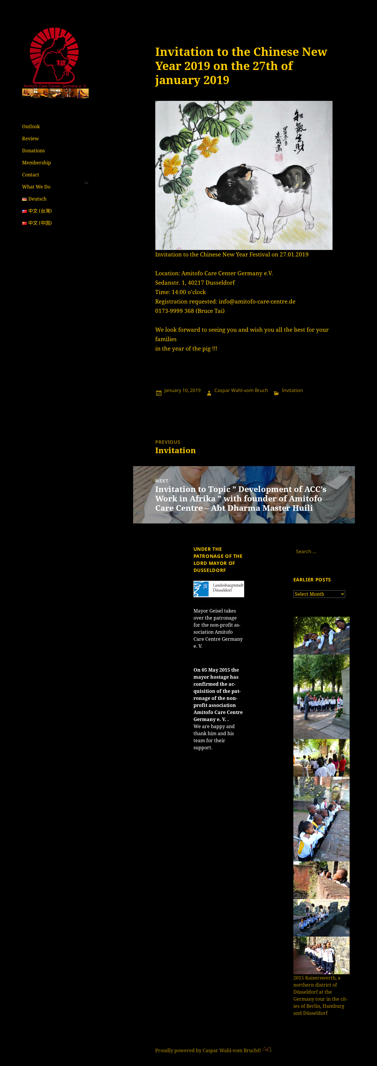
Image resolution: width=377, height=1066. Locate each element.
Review (30, 138)
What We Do (36, 186)
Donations (33, 150)
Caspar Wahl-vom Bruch (241, 390)
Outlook (31, 126)
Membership (36, 162)
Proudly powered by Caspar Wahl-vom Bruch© (208, 1050)
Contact (30, 174)
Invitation (292, 390)
